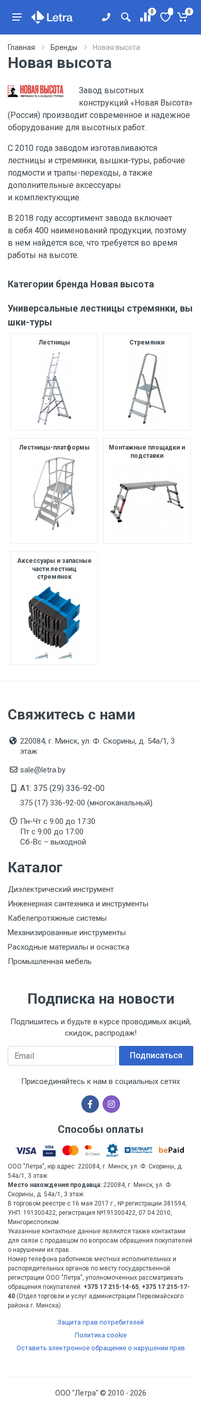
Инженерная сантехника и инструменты (78, 903)
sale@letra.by (42, 770)
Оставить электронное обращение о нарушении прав (100, 1348)
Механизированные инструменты (67, 932)
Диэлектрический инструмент (61, 889)
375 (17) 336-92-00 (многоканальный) (86, 802)
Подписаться (156, 1055)
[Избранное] (164, 17)
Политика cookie (101, 1335)
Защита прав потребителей (100, 1322)
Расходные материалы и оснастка (68, 947)
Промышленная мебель (50, 961)
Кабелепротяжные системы (57, 918)
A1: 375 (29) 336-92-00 (62, 788)
